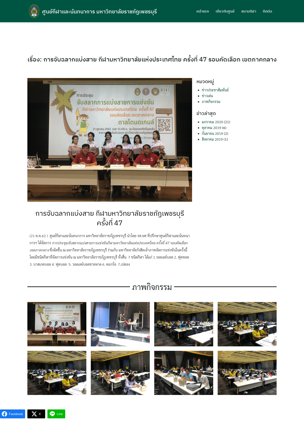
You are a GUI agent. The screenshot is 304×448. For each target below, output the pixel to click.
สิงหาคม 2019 (212, 139)
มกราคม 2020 (212, 121)
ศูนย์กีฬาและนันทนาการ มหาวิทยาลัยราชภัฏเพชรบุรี (99, 11)
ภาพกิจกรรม (211, 101)
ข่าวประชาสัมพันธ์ (215, 90)
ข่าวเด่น (207, 95)
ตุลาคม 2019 (211, 127)
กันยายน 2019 (212, 133)
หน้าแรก (203, 11)
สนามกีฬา (248, 11)
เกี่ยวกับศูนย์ (225, 11)
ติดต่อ (267, 11)
